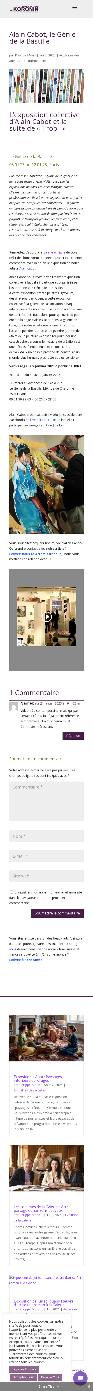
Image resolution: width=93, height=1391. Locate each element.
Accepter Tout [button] (23, 1377)
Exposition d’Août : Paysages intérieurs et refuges (38, 1078)
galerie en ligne (54, 252)
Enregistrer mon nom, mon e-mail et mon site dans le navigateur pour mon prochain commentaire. (45, 897)
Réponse (73, 735)
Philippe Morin (25, 55)
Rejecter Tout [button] (50, 1377)
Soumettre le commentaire (57, 913)
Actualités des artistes (30, 1090)
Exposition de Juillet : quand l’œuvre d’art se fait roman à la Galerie (44, 1303)
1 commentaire (35, 60)
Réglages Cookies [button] (24, 1369)
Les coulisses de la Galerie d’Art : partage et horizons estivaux (41, 1208)
